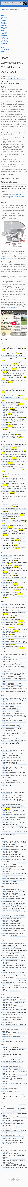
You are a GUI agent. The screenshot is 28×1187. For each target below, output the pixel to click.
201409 (4, 955)
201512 (4, 890)
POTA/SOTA (4, 39)
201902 (4, 740)
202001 (4, 691)
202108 (4, 619)
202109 (4, 616)
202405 (4, 478)
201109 (4, 1113)
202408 (4, 464)
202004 (4, 685)
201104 (4, 1130)
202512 (4, 389)
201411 (4, 948)
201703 (4, 826)
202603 (4, 370)
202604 (4, 365)
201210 (4, 1058)
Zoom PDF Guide (18, 194)
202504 (4, 424)
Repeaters (4, 35)
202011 (4, 658)
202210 (4, 562)
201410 (4, 952)
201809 (4, 760)
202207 (4, 574)
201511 (4, 895)
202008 (4, 673)
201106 (4, 1123)
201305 (4, 1024)
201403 (4, 982)
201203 (4, 1088)
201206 (4, 1075)
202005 (4, 683)
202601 (4, 380)
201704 (4, 822)
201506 (4, 918)
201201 (4, 1095)
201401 (4, 991)
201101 (4, 1142)
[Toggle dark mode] (25, 2)
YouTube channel (13, 307)
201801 (4, 785)
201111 (4, 1108)
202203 (4, 589)
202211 (4, 558)
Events (3, 22)
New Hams (4, 17)
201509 (4, 901)
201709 (4, 804)
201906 (4, 725)
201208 (4, 1066)
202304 (4, 537)
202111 (4, 607)
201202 (4, 1091)
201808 (4, 764)
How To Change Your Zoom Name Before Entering (13, 197)
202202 (4, 592)
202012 (4, 654)
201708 (4, 807)
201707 (4, 811)
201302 (4, 1036)
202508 (4, 405)
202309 (4, 516)
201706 (4, 814)
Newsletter (4, 32)
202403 (4, 486)
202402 (4, 491)
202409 (4, 459)
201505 (4, 922)
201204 (4, 1083)
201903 (4, 737)
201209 (4, 1061)
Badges (3, 29)
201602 (4, 878)
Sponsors (4, 43)
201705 (4, 817)
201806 (4, 769)
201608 (4, 856)
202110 (4, 611)
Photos (3, 37)
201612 (4, 841)
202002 (4, 688)
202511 (4, 394)
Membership (4, 27)
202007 (4, 676)
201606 (4, 863)
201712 (4, 792)
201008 (4, 1165)
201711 (4, 795)
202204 (4, 585)
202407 (4, 468)
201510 (4, 898)
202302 (4, 542)
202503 (4, 427)
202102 (4, 641)
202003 (4, 686)
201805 (4, 772)
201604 (4, 869)
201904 (4, 732)
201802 (4, 782)
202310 (4, 513)
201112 (4, 1105)
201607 (4, 859)
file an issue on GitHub (20, 1178)
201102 (4, 1138)
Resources (4, 40)
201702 (4, 831)
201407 (4, 964)
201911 (4, 703)
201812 (4, 750)
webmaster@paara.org (9, 1178)
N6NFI (19, 9)
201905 (4, 728)
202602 (4, 374)
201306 (4, 1022)
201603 (4, 873)
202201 (4, 596)
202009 (4, 666)
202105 (4, 629)
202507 (4, 411)
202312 (4, 505)
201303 (4, 1033)
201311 (4, 1001)
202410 (4, 454)
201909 (4, 711)
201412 (4, 943)
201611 (4, 846)
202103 (4, 636)
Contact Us (4, 48)
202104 (4, 632)
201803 (4, 779)
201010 (4, 1159)
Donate (3, 51)
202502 (4, 431)
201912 (4, 698)
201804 (4, 775)
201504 (4, 925)
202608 (4, 347)
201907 (4, 720)
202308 (4, 520)
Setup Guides (5, 42)
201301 (4, 1041)
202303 (4, 538)
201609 (4, 853)
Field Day (3, 24)
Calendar (3, 20)
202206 (4, 577)
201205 (4, 1078)
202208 (4, 569)
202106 (4, 626)
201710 (4, 799)
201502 (4, 933)
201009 (4, 1164)
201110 (4, 1110)
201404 (4, 979)
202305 (4, 532)
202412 (4, 444)
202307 (4, 525)
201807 (4, 767)
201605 (4, 866)
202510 (4, 397)
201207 (4, 1069)
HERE (12, 134)
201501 (4, 937)
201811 (4, 753)
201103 (4, 1135)
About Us (3, 19)
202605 (4, 362)
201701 (4, 834)
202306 (4, 528)
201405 (4, 972)
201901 (4, 743)
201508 (4, 906)
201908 (4, 715)
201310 (4, 1006)
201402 (4, 985)
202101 (4, 646)
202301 (4, 547)
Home (2, 15)
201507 (4, 915)
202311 (4, 508)
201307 (4, 1017)
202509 (4, 402)
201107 (4, 1120)
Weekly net (4, 9)
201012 (4, 1150)
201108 (4, 1117)
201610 (4, 849)
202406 (4, 473)
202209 (4, 565)
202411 (4, 449)
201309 (4, 1009)
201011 (4, 1154)
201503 (4, 928)
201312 (4, 997)
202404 (4, 483)
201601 (4, 883)
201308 (4, 1012)
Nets (2, 30)
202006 (4, 678)
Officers (3, 34)
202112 (4, 604)
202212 (4, 555)
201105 (4, 1127)
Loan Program (5, 49)
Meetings (3, 25)
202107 (4, 622)
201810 (4, 757)
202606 (4, 355)
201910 (4, 706)
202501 (4, 436)
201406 (4, 967)
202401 (4, 495)
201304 (4, 1029)
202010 (4, 663)
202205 (4, 582)
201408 (4, 960)
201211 (4, 1053)
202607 (4, 352)
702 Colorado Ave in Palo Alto (13, 253)
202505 (4, 419)
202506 (4, 416)
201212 (4, 1048)
